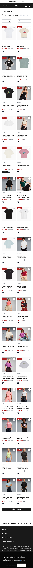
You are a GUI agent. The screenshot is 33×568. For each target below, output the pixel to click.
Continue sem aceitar (28, 553)
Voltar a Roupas (8, 11)
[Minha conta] (25, 5)
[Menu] (3, 5)
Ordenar (24, 21)
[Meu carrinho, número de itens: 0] (29, 5)
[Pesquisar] (7, 5)
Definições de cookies (11, 565)
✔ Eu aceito (21, 565)
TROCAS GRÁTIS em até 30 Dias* (16, 1)
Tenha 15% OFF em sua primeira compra (15, 524)
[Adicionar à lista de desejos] (14, 27)
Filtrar (5, 21)
